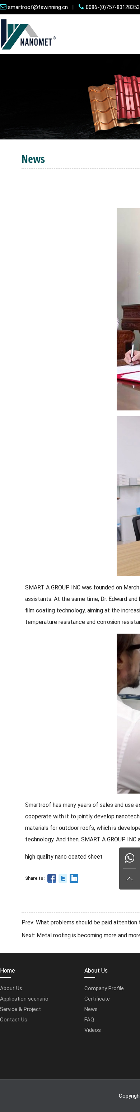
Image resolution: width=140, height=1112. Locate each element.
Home (7, 970)
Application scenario (24, 999)
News (91, 1009)
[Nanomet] (28, 52)
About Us (11, 988)
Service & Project (20, 1009)
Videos (92, 1030)
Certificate (97, 999)
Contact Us (13, 1019)
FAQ (89, 1019)
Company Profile (104, 988)
